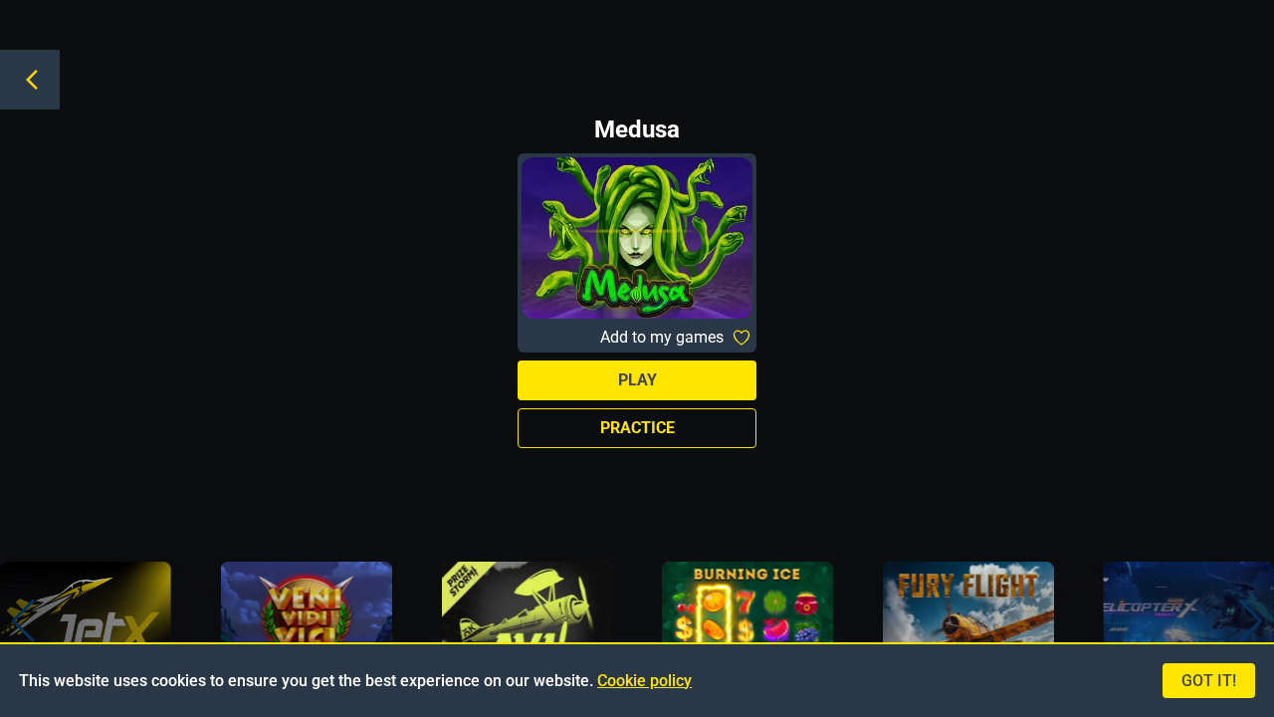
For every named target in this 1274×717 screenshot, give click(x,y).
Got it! (1208, 680)
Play (637, 379)
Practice (637, 427)
